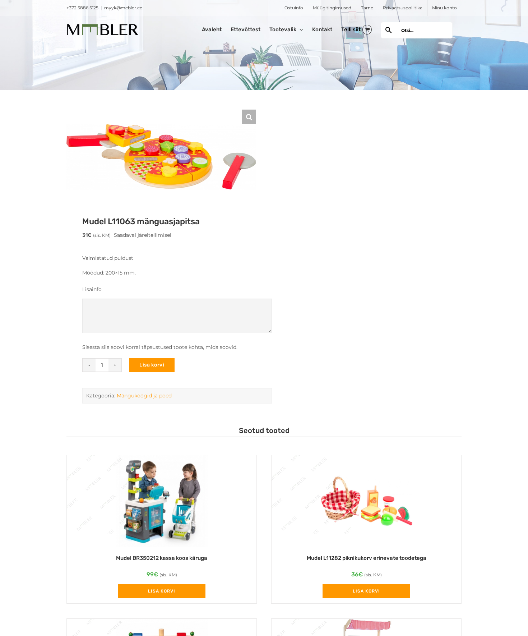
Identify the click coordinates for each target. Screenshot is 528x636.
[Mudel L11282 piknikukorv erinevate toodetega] (366, 501)
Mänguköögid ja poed (144, 395)
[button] (249, 117)
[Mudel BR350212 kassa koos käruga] (161, 501)
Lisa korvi (151, 365)
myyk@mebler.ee (123, 7)
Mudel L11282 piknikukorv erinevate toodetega (366, 558)
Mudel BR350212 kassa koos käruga (161, 558)
